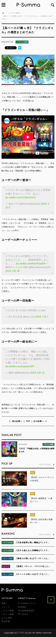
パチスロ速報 (22, 42)
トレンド (5, 566)
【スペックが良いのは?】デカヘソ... (33, 574)
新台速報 (6, 621)
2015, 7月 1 (42, 316)
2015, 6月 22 (37, 372)
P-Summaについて (27, 603)
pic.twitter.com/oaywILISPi (19, 366)
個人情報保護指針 (26, 610)
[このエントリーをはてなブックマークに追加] (19, 49)
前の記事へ (17, 421)
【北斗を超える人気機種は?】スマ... (33, 550)
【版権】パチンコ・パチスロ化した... (33, 566)
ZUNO (22, 633)
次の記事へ (39, 421)
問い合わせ (23, 614)
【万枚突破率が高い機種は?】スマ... (33, 542)
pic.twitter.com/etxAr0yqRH (31, 263)
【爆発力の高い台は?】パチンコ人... (33, 558)
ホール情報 (7, 618)
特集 (32, 472)
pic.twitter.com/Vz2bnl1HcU (20, 197)
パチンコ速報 (7, 558)
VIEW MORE (45, 464)
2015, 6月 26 (12, 271)
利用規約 (22, 607)
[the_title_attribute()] (14, 485)
